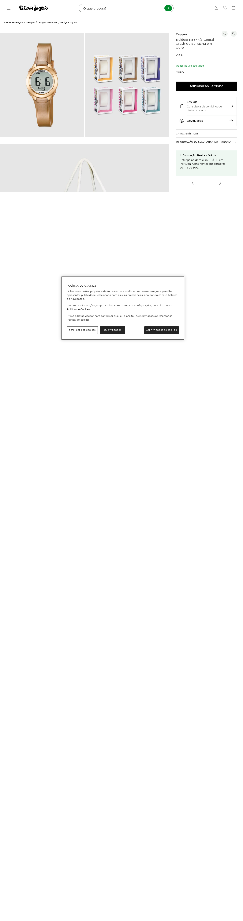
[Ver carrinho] (234, 8)
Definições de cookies (82, 330)
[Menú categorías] (9, 8)
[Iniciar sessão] (217, 8)
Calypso (181, 34)
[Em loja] (231, 106)
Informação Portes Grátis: (198, 155)
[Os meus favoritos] (225, 8)
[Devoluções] (231, 120)
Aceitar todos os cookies (161, 330)
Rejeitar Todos (112, 330)
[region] (123, 308)
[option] (42, 85)
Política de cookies (78, 319)
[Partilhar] (225, 34)
